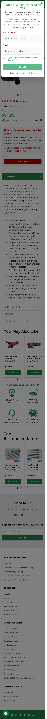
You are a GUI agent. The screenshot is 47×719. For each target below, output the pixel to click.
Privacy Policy (13, 60)
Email (5, 45)
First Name (8, 32)
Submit (22, 67)
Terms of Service (26, 57)
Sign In (33, 73)
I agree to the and (22, 58)
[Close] (42, 2)
